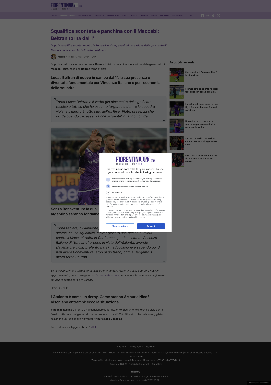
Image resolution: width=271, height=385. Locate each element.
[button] (135, 193)
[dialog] (135, 192)
